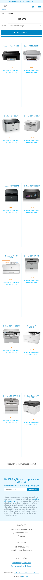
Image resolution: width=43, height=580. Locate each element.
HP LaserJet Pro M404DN (31, 327)
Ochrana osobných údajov (21, 566)
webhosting (36, 573)
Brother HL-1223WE (11, 116)
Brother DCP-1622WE (11, 186)
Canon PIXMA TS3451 (31, 46)
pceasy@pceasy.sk (15, 2)
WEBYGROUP (25, 576)
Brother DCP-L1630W (31, 116)
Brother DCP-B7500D (31, 256)
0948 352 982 (30, 2)
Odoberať (33, 489)
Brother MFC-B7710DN (11, 396)
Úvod (3, 13)
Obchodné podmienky (21, 562)
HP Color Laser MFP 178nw (31, 397)
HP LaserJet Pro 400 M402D (11, 257)
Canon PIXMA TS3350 (11, 46)
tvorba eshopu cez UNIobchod (23, 573)
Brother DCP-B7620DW (11, 326)
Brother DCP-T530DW (32, 186)
